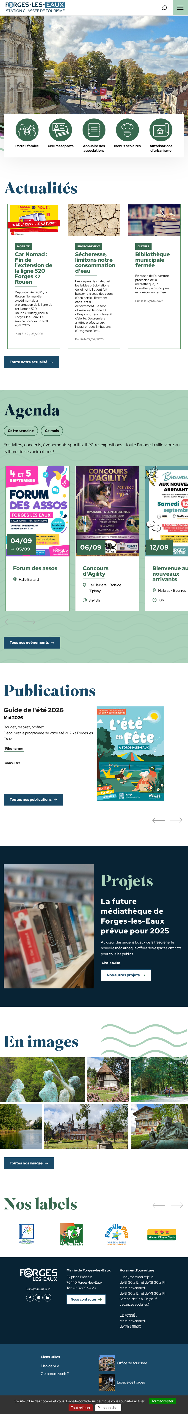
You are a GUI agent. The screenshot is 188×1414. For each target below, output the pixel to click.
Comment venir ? (55, 1373)
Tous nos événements (29, 642)
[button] (158, 820)
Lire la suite (111, 963)
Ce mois (52, 430)
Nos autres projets (123, 975)
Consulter (12, 763)
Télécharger (14, 748)
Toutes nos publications (31, 799)
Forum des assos (35, 569)
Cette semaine (21, 430)
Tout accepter (162, 1401)
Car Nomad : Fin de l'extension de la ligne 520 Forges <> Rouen (33, 268)
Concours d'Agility (95, 571)
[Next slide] (98, 105)
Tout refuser (81, 1407)
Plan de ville (50, 1366)
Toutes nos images (26, 1163)
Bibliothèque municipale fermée (152, 260)
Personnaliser (108, 1407)
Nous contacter (83, 1299)
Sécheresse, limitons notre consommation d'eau (95, 263)
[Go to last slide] (89, 105)
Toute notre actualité (28, 362)
